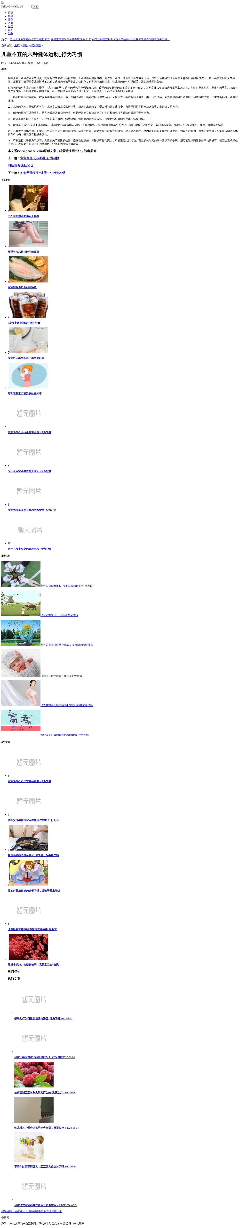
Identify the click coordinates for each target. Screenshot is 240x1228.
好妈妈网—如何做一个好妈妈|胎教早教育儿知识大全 (31, 1211)
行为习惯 (35, 45)
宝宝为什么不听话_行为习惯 (39, 158)
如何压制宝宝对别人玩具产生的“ (111, 39)
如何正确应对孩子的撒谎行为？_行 (71, 39)
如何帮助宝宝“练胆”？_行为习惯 (42, 173)
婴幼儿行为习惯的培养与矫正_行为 (30, 39)
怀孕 (10, 19)
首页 (10, 12)
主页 (17, 45)
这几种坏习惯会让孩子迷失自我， (150, 39)
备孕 (10, 16)
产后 (10, 23)
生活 (10, 26)
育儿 (10, 29)
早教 (10, 33)
